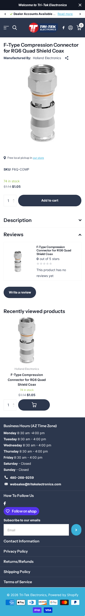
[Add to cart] (34, 405)
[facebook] (5, 503)
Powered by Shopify (63, 595)
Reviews (13, 234)
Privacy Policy (16, 551)
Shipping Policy (17, 571)
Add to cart (49, 200)
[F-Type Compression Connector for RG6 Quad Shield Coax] (27, 340)
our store (38, 157)
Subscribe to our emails (22, 520)
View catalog (6, 28)
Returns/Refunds (19, 561)
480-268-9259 (22, 477)
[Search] (14, 28)
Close (80, 5)
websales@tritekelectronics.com (35, 484)
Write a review (20, 292)
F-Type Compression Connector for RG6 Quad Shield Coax (27, 379)
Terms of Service (18, 582)
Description (18, 220)
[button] (5, 14)
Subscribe (76, 529)
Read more (65, 14)
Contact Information (21, 541)
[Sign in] (70, 27)
